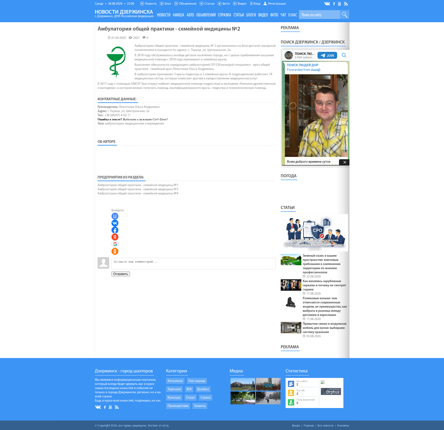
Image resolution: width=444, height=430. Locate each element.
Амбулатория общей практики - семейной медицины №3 (138, 189)
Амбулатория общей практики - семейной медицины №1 (138, 185)
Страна (205, 397)
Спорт (190, 397)
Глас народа (196, 381)
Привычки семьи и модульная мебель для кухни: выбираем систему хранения (324, 328)
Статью (209, 4)
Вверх (296, 425)
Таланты (200, 406)
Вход (256, 4)
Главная (309, 425)
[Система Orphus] (331, 395)
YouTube (340, 3)
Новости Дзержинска (124, 14)
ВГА (189, 389)
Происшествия (178, 406)
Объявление (188, 4)
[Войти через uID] (114, 216)
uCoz (165, 425)
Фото (226, 4)
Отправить (120, 274)
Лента (346, 3)
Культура (174, 397)
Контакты (343, 425)
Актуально (175, 381)
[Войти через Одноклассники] (114, 251)
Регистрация (277, 4)
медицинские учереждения (144, 123)
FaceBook (334, 3)
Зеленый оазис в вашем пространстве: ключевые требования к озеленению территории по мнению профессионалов (321, 264)
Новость (151, 4)
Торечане (174, 389)
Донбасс (203, 389)
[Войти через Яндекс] (114, 237)
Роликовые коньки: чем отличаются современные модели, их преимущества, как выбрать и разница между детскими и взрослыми (325, 307)
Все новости (325, 425)
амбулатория (114, 123)
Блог (168, 4)
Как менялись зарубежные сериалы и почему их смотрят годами (324, 285)
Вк (327, 4)
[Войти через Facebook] (114, 230)
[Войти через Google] (115, 244)
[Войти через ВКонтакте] (114, 223)
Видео (242, 4)
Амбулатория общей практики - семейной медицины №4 (138, 193)
